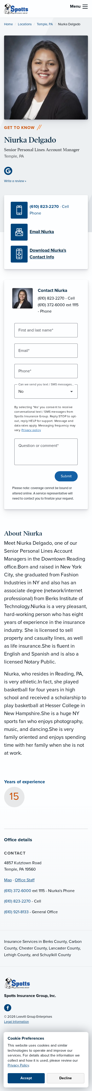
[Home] (17, 982)
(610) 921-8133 (16, 912)
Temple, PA (45, 24)
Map (8, 880)
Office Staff (24, 880)
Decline (65, 1078)
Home (8, 24)
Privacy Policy (18, 1065)
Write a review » (15, 181)
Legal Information (16, 1022)
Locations (25, 24)
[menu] (85, 7)
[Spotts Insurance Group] (16, 8)
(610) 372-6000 (17, 890)
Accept (26, 1078)
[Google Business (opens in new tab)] (10, 171)
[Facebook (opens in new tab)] (9, 1008)
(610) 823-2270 (17, 901)
